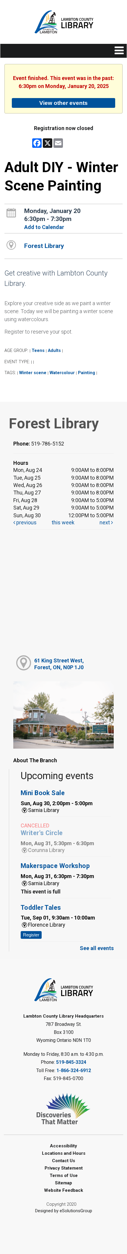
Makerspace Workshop (55, 865)
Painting (86, 372)
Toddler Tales (41, 907)
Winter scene (32, 372)
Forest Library (44, 245)
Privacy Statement (64, 1168)
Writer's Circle (42, 833)
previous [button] (26, 522)
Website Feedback (63, 1190)
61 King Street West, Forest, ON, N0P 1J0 (59, 663)
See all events (97, 948)
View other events (63, 103)
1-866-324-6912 (73, 1070)
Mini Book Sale (43, 793)
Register (31, 934)
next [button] (105, 522)
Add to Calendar (44, 227)
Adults (54, 350)
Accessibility (63, 1146)
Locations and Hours (63, 1153)
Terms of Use (64, 1175)
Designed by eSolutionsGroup (63, 1210)
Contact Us (63, 1160)
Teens (38, 350)
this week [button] (63, 522)
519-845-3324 (71, 1062)
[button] (119, 51)
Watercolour (62, 372)
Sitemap (63, 1183)
